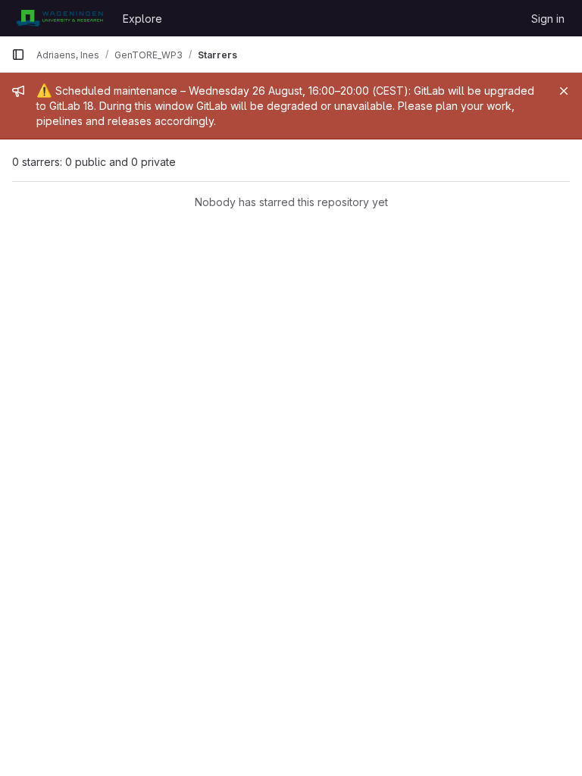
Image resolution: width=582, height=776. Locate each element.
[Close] (564, 91)
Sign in (548, 18)
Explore (142, 18)
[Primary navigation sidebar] (18, 54)
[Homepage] (59, 18)
